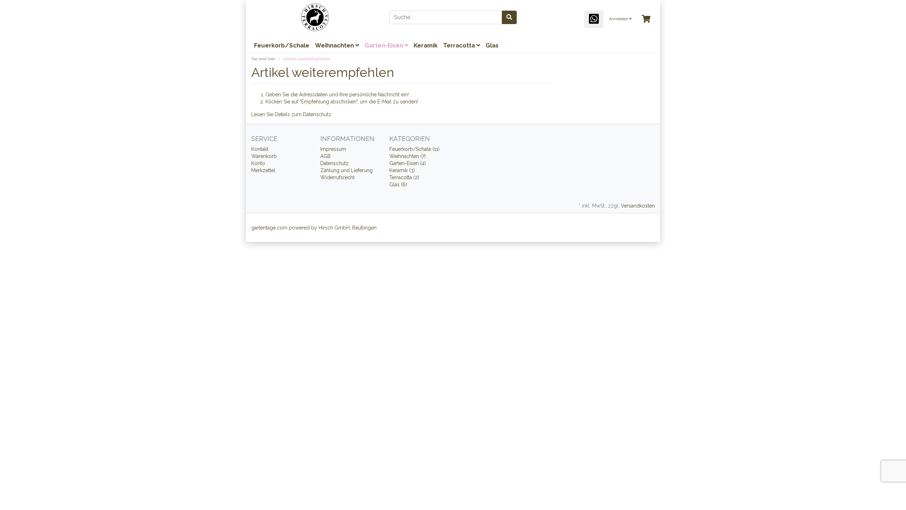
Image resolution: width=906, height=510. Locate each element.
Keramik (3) (402, 170)
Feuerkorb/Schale (281, 45)
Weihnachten (335, 45)
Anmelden (619, 19)
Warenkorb (264, 156)
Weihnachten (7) (407, 156)
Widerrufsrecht (337, 177)
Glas (492, 45)
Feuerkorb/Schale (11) (414, 149)
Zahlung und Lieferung (346, 170)
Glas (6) (398, 184)
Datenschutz (317, 114)
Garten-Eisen (385, 45)
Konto (258, 163)
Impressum (333, 149)
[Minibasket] (646, 19)
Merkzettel (263, 170)
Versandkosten (638, 206)
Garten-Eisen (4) (407, 163)
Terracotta (459, 45)
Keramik (425, 45)
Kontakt (259, 149)
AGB (325, 156)
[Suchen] (509, 17)
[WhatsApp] (593, 19)
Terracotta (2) (404, 177)
